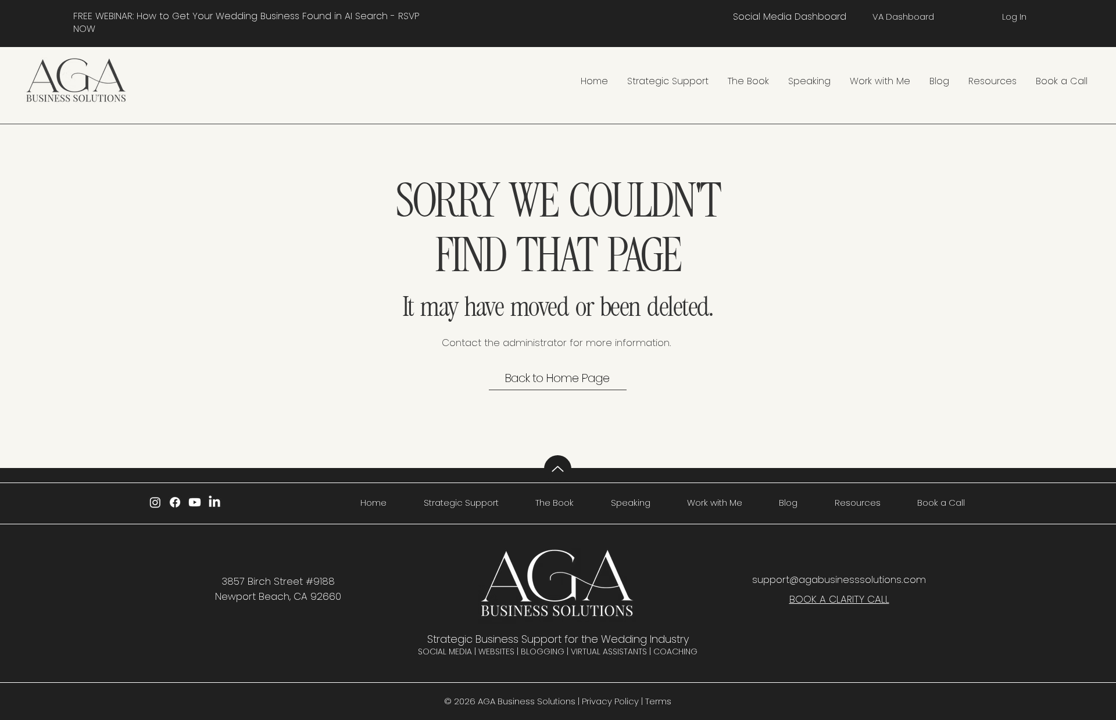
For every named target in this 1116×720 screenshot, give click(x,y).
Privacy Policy (610, 701)
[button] (668, 81)
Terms (658, 701)
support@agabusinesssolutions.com (839, 579)
